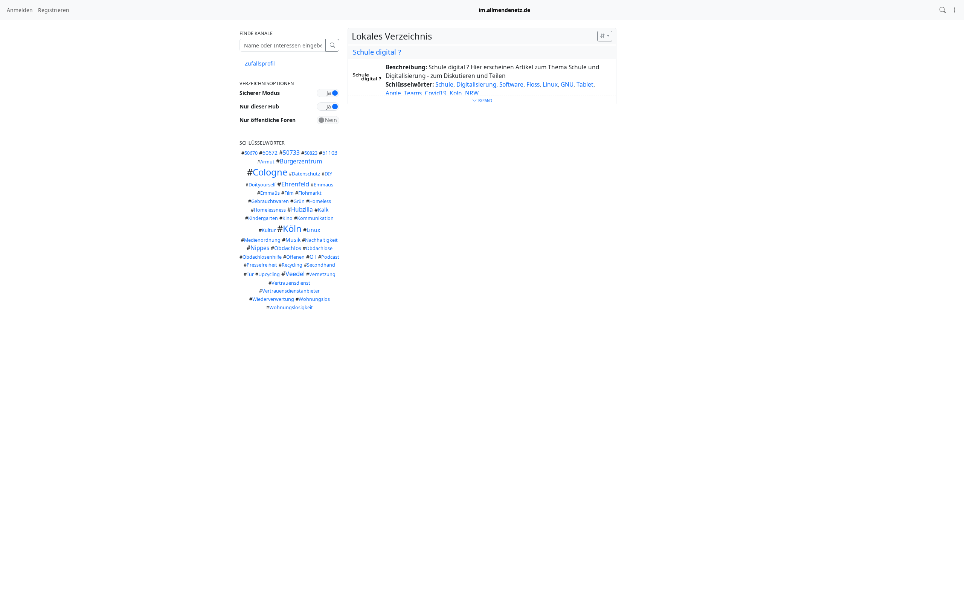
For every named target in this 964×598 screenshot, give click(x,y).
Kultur (269, 230)
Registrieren (53, 10)
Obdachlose (319, 248)
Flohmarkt (310, 193)
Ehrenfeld (295, 184)
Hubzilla (302, 210)
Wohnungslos (314, 299)
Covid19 (436, 93)
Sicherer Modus (259, 92)
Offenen (295, 257)
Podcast (330, 257)
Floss (533, 84)
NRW (472, 93)
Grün (299, 201)
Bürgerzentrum (301, 161)
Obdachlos (287, 248)
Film (289, 193)
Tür (250, 274)
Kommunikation (315, 218)
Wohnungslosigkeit (291, 307)
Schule (444, 84)
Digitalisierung (476, 84)
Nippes (259, 248)
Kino (287, 218)
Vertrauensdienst (291, 283)
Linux (313, 229)
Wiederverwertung (273, 299)
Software (511, 84)
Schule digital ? (377, 51)
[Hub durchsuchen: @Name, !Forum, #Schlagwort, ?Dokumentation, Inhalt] (943, 10)
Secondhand (321, 265)
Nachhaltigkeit (321, 240)
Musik (292, 239)
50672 (270, 152)
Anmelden (20, 10)
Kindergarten (263, 218)
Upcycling (269, 274)
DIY (328, 174)
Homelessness (270, 210)
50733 (291, 153)
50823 (310, 153)
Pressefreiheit (262, 265)
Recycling (292, 265)
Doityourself (262, 185)
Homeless (320, 201)
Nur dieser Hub (259, 106)
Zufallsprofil (260, 63)
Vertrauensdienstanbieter (291, 291)
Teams (413, 93)
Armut (267, 162)
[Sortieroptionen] (604, 36)
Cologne (270, 172)
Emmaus (323, 185)
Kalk (323, 209)
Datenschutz (306, 174)
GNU (567, 84)
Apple (393, 93)
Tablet (585, 84)
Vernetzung (322, 274)
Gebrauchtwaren (270, 201)
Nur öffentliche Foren (267, 120)
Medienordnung (262, 240)
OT (313, 256)
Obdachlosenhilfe (262, 257)
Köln (292, 229)
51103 (329, 152)
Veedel (295, 273)
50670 (251, 153)
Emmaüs (270, 193)
